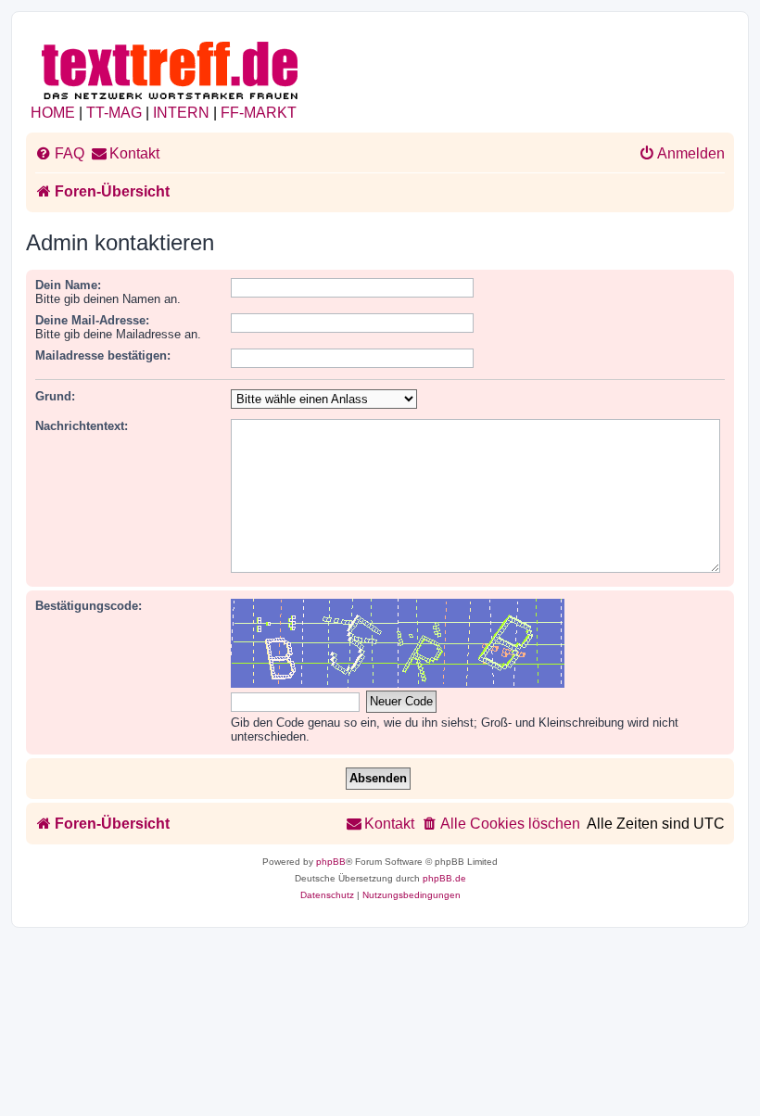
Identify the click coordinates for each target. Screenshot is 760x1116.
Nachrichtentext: (81, 426)
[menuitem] (59, 154)
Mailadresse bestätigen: (103, 355)
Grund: (55, 396)
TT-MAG (114, 112)
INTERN (181, 112)
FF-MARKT (259, 112)
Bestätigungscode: (88, 606)
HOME (53, 112)
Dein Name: (68, 285)
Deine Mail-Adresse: (92, 320)
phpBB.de (444, 878)
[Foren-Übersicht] (171, 67)
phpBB (331, 861)
